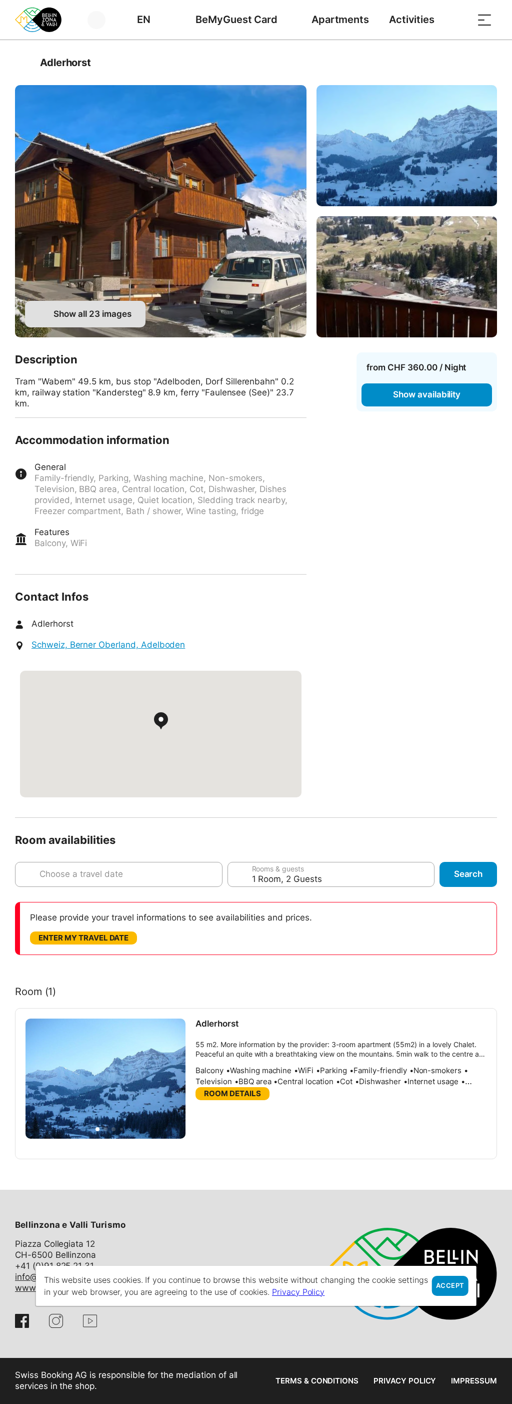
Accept (450, 1285)
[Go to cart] (459, 20)
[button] (98, 1129)
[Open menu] (484, 20)
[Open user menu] (102, 20)
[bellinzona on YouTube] (90, 1321)
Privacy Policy (405, 1380)
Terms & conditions (317, 1380)
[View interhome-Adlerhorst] (160, 211)
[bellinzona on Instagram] (56, 1321)
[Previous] (23, 63)
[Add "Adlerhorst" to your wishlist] (487, 63)
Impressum (474, 1380)
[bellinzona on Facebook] (22, 1321)
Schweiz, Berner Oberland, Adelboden (108, 645)
